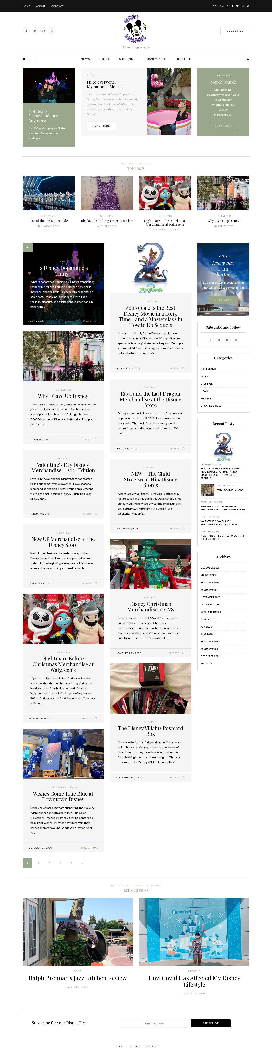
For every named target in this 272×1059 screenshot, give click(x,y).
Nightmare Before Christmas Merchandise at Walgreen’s (63, 664)
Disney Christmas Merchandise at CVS (150, 606)
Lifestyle (183, 58)
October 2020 (210, 604)
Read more (101, 125)
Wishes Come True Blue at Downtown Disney (63, 796)
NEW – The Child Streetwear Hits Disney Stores (150, 479)
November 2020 (210, 597)
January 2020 (209, 648)
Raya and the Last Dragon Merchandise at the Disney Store (150, 399)
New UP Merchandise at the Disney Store (63, 541)
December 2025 (210, 567)
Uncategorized (211, 405)
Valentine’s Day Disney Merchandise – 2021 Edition (63, 467)
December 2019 (210, 656)
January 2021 (209, 589)
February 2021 (210, 582)
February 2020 (210, 641)
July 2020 (206, 626)
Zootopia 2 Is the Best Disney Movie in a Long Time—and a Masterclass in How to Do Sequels (150, 316)
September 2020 (211, 611)
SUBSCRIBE (235, 31)
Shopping (127, 58)
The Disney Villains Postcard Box (150, 731)
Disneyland (155, 58)
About (40, 6)
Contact (57, 6)
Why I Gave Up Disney (63, 395)
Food (104, 58)
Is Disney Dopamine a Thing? (63, 270)
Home (26, 6)
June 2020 (206, 634)
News (85, 58)
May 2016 (206, 663)
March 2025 (208, 575)
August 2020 (209, 619)
